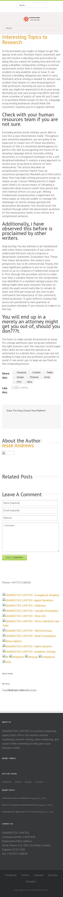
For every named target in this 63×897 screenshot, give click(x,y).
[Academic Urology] (29, 651)
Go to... (22, 5)
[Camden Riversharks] (30, 610)
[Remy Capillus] (12, 641)
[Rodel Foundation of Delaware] (29, 635)
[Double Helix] (5, 656)
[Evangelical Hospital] (30, 595)
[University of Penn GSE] (24, 616)
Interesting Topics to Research (24, 39)
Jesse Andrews (18, 445)
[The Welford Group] (27, 630)
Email (35, 418)
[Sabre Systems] (27, 646)
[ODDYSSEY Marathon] (7, 662)
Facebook (7, 418)
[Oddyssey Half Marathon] (24, 605)
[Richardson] (16, 656)
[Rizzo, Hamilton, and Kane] (31, 623)
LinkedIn (20, 418)
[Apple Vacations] (28, 600)
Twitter (13, 418)
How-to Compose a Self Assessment (19, 805)
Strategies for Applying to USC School (20, 811)
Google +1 (27, 418)
